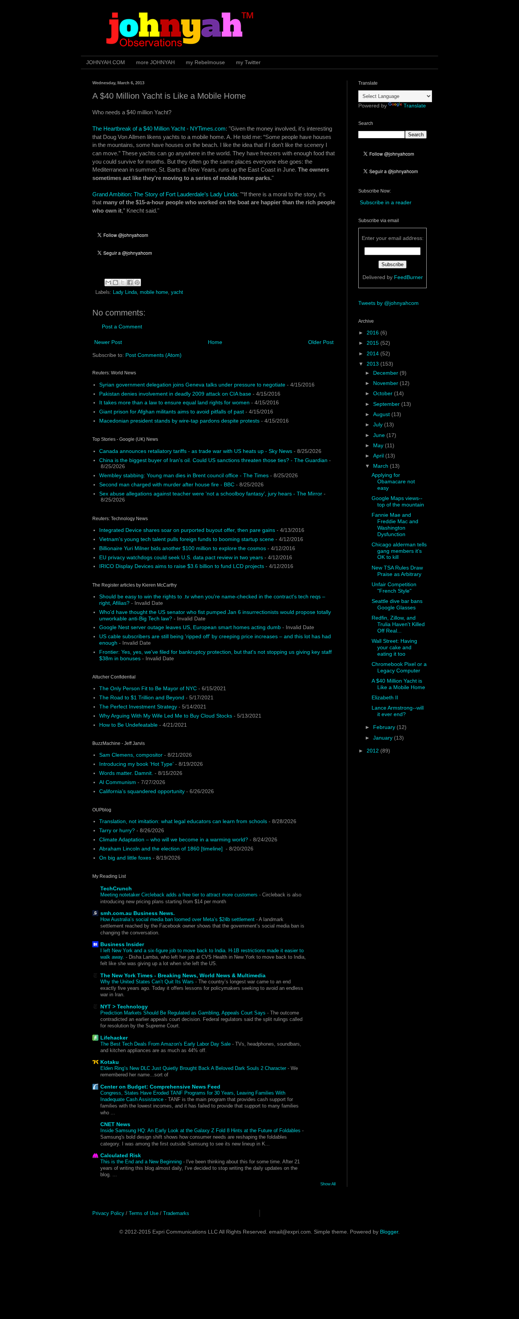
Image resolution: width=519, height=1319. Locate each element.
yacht (177, 292)
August (382, 414)
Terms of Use (143, 1213)
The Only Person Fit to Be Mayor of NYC (148, 688)
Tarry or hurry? (117, 830)
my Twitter (248, 62)
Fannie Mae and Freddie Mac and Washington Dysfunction (395, 524)
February (385, 727)
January (383, 738)
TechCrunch (116, 888)
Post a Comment (122, 326)
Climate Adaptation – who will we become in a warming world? (173, 839)
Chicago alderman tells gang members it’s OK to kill (399, 550)
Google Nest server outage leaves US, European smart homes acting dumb (190, 627)
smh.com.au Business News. (137, 913)
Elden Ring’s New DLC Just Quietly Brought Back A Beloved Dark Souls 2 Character (194, 1068)
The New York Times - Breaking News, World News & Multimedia (183, 975)
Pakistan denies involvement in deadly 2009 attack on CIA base (175, 394)
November (386, 383)
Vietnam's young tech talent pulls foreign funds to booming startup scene (186, 539)
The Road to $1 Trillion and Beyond (141, 697)
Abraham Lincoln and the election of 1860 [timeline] (161, 849)
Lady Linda (125, 292)
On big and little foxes (125, 858)
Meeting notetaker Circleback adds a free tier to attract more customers (179, 895)
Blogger (389, 1232)
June (379, 435)
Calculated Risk (120, 1155)
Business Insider (122, 944)
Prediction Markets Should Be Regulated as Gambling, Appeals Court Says (183, 1013)
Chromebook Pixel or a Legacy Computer (399, 667)
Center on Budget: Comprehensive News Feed (160, 1087)
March (381, 466)
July (378, 424)
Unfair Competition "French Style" (394, 587)
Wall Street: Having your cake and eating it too (394, 647)
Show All (327, 1184)
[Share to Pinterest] (137, 282)
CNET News (115, 1124)
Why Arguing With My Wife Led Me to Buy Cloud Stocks (165, 716)
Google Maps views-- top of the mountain (398, 501)
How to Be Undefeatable (128, 725)
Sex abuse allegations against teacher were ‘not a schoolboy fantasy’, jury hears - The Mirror (210, 494)
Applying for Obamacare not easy (393, 481)
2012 (373, 751)
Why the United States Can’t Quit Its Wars (147, 982)
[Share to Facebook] (130, 282)
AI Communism (117, 782)
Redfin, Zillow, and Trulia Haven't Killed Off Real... (398, 624)
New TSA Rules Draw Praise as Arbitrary (397, 571)
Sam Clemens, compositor (131, 755)
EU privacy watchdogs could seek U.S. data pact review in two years (181, 557)
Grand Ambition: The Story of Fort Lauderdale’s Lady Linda (164, 194)
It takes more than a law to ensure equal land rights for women (174, 402)
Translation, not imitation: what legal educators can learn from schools (183, 821)
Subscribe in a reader (385, 202)
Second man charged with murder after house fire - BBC (166, 484)
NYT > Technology (124, 1006)
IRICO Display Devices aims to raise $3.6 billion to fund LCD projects (181, 566)
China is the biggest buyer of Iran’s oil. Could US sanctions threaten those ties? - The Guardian (213, 460)
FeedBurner (408, 277)
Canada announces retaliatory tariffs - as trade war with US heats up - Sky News (195, 451)
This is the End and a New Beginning (141, 1161)
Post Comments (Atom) (153, 355)
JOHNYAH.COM (105, 62)
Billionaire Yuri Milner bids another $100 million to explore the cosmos (182, 548)
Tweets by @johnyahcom (388, 303)
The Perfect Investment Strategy (138, 707)
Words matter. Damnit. (126, 773)
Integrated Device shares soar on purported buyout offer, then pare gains (187, 530)
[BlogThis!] (115, 282)
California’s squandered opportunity (142, 791)
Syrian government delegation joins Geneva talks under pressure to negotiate (192, 385)
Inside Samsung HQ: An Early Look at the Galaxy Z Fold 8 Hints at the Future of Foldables (201, 1130)
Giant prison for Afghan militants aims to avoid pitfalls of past (171, 412)
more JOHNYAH (155, 62)
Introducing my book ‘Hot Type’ (136, 764)
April (379, 456)
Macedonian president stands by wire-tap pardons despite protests (179, 421)
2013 (373, 364)
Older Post (321, 342)
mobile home (154, 292)
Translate (414, 106)
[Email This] (108, 282)
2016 (373, 333)
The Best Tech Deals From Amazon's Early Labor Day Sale (166, 1044)
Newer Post (108, 342)
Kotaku (109, 1062)
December (386, 373)
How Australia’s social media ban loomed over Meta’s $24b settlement (178, 919)
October (383, 393)
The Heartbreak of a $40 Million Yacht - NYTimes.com (159, 128)
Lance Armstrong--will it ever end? (398, 711)
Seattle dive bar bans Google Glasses (397, 604)
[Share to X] (123, 282)
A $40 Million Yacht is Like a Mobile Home (398, 684)
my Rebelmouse (205, 62)
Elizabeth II (385, 697)
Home (215, 342)
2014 (373, 353)
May (379, 445)
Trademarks (176, 1213)
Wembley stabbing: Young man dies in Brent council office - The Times (184, 475)
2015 (373, 343)
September (387, 404)
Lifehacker (114, 1038)
